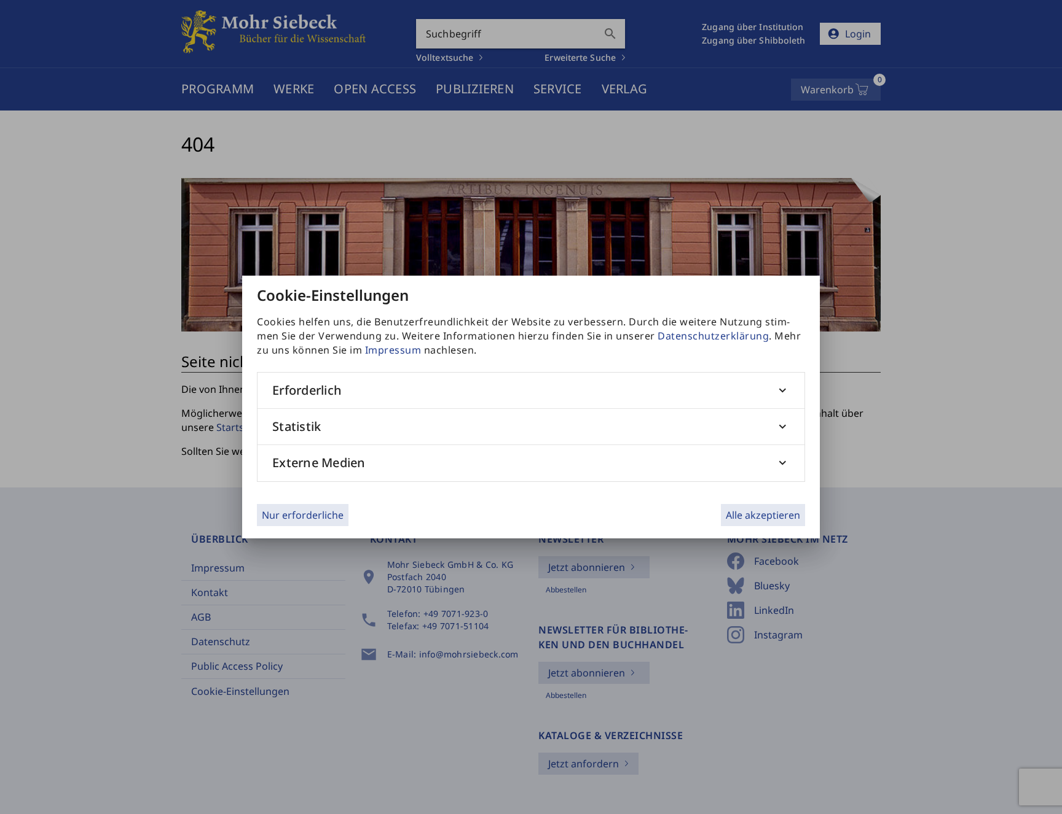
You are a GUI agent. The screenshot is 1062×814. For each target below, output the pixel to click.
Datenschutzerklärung (713, 336)
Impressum (393, 350)
